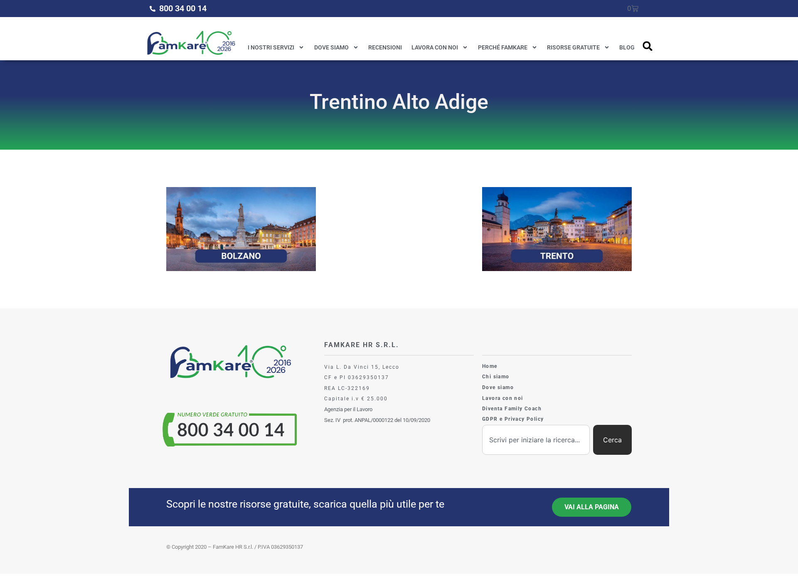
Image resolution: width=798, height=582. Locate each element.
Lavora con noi (434, 47)
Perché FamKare (502, 47)
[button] (648, 46)
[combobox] (536, 440)
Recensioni (385, 47)
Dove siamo (331, 47)
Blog (627, 47)
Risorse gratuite (573, 47)
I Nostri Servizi (271, 47)
